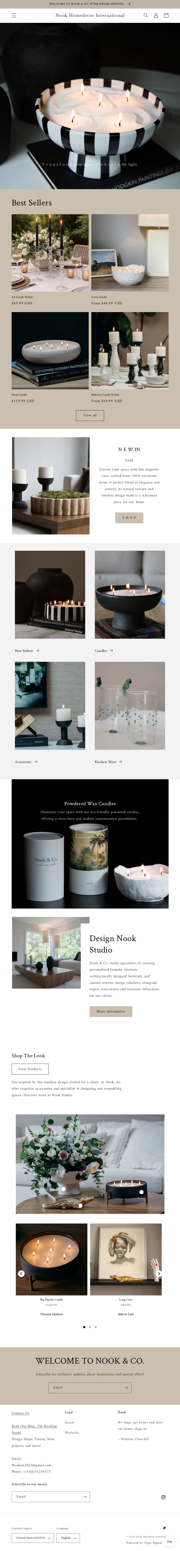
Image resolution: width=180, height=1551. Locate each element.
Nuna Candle (19, 395)
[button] (14, 15)
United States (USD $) (30, 1538)
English (66, 1538)
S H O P (129, 518)
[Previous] (21, 1273)
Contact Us (20, 1413)
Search (69, 1422)
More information (111, 1011)
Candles (101, 651)
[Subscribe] (126, 1388)
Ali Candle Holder (23, 297)
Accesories (23, 762)
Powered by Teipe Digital (144, 1543)
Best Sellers (24, 651)
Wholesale (72, 1433)
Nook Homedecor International (152, 1537)
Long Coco (126, 1299)
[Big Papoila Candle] (52, 1259)
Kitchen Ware (105, 762)
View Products (30, 1069)
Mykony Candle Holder (105, 395)
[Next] (159, 1273)
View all (90, 415)
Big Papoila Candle (51, 1299)
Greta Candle (99, 297)
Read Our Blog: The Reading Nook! (34, 1429)
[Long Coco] (126, 1259)
